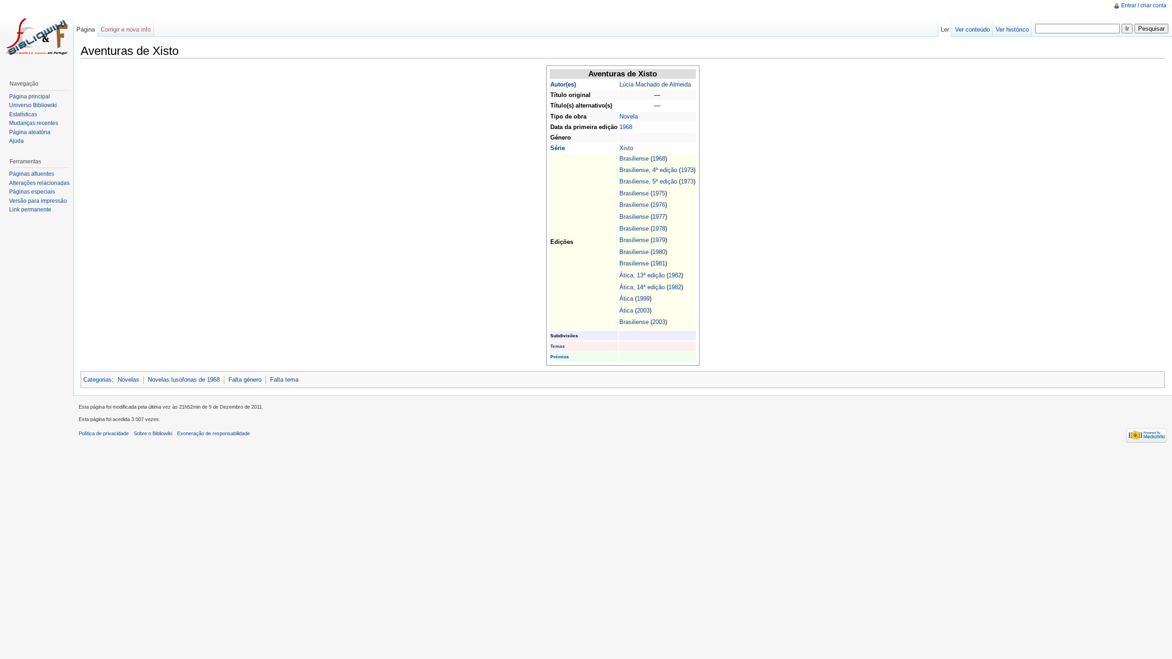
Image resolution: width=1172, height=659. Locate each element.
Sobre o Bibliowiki (153, 433)
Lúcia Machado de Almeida (655, 84)
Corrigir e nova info (126, 29)
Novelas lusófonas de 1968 (184, 379)
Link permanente (30, 209)
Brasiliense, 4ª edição (648, 170)
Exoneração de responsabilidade (213, 433)
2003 (643, 310)
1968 (625, 127)
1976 (658, 204)
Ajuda (16, 141)
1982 (674, 275)
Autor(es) (563, 84)
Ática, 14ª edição (642, 287)
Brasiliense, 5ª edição (648, 181)
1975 (658, 193)
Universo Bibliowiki (33, 105)
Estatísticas (23, 114)
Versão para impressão (38, 201)
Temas (557, 346)
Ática (626, 298)
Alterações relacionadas (39, 183)
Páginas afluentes (31, 174)
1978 (658, 228)
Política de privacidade (104, 433)
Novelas (128, 379)
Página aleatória (29, 132)
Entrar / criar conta (1144, 5)
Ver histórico (1012, 29)
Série (557, 148)
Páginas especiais (32, 192)
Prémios (559, 356)
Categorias (97, 379)
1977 (658, 216)
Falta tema (284, 379)
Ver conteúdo (972, 29)
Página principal (29, 96)
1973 (687, 170)
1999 (643, 298)
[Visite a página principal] (36, 36)
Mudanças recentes (33, 123)
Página (85, 29)
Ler (945, 29)
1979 (658, 240)
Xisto (626, 148)
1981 (658, 263)
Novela (628, 116)
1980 (658, 251)
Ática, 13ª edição (642, 275)
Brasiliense (634, 158)
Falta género (244, 379)
